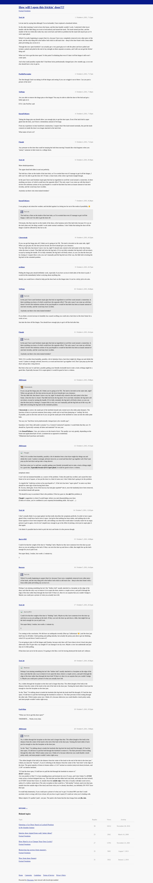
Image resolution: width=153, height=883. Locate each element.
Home (21, 875)
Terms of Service (48, 875)
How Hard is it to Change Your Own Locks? (35, 841)
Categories (28, 875)
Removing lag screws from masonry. (33, 850)
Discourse (30, 880)
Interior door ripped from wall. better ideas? (35, 833)
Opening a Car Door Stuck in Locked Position (36, 825)
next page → (23, 808)
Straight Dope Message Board (11, 2)
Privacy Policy (61, 875)
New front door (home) (27, 858)
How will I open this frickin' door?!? (41, 7)
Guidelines (37, 875)
